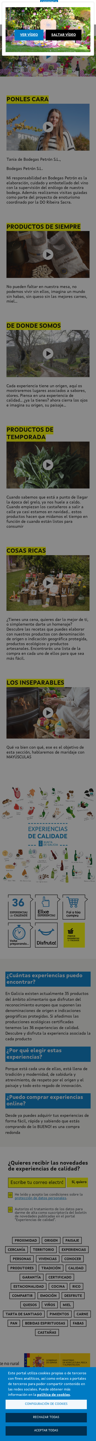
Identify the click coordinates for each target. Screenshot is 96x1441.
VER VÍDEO (29, 35)
